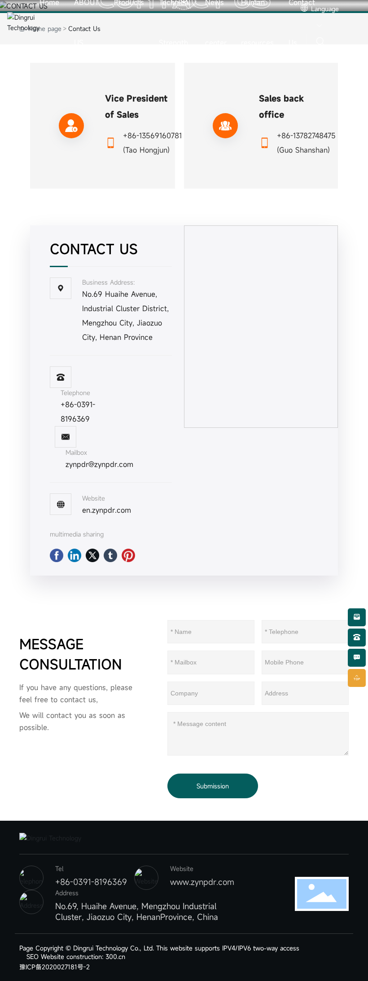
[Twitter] (92, 555)
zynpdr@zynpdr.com (99, 464)
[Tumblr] (110, 555)
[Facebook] (56, 555)
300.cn (115, 956)
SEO (32, 956)
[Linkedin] (74, 555)
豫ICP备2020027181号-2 (54, 967)
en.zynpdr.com (106, 510)
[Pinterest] (128, 555)
